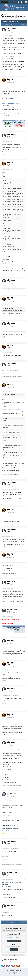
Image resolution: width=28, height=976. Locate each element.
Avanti (22, 24)
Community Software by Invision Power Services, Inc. (14, 973)
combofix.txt (5, 862)
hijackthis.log (5, 703)
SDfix (11, 828)
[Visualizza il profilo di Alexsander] (4, 30)
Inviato (7, 35)
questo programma (15, 882)
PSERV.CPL (8, 886)
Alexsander (8, 17)
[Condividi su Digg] (9, 966)
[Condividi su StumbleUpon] (17, 966)
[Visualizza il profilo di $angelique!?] (4, 610)
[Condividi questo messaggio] (24, 35)
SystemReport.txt (6, 856)
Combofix (12, 825)
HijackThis (8, 831)
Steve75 (10, 79)
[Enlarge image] (13, 123)
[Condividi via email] (19, 966)
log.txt (3, 154)
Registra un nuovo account (14, 941)
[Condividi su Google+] (7, 966)
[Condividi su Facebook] (4, 966)
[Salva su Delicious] (12, 966)
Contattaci (18, 970)
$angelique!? (12, 609)
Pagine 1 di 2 (14, 24)
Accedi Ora (14, 949)
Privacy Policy (10, 970)
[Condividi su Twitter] (2, 966)
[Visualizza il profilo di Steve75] (4, 80)
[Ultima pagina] (26, 25)
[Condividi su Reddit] (14, 966)
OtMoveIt (8, 810)
